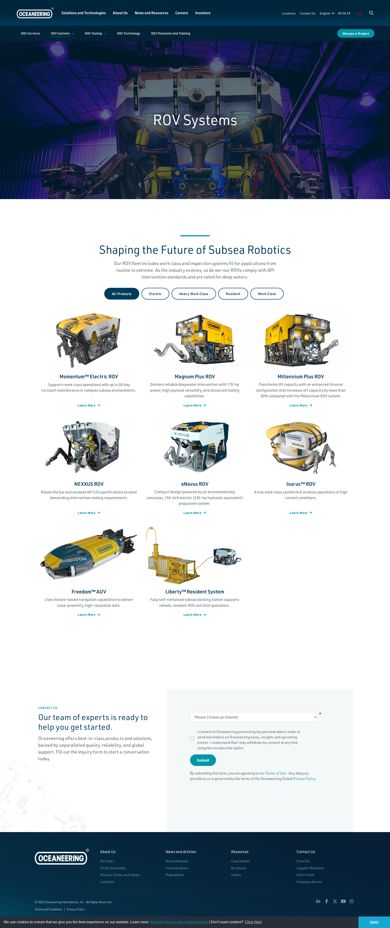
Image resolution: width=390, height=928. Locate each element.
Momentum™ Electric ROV (89, 376)
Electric (155, 293)
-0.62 (359, 13)
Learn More (86, 405)
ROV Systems (60, 33)
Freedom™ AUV (89, 591)
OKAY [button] (374, 922)
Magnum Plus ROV (195, 376)
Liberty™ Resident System (194, 591)
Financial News (177, 868)
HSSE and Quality (113, 868)
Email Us (303, 861)
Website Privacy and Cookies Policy (179, 922)
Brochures (238, 868)
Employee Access (309, 882)
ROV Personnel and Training (170, 33)
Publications (175, 875)
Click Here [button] (253, 922)
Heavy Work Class (193, 293)
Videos (236, 875)
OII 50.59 (344, 13)
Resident (233, 293)
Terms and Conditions (48, 909)
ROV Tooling (93, 33)
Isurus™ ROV (300, 484)
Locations (289, 13)
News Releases (177, 861)
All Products (122, 293)
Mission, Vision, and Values (120, 875)
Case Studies (240, 861)
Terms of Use (276, 773)
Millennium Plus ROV (301, 376)
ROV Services (30, 33)
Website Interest (320, 714)
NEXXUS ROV (89, 484)
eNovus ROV (194, 484)
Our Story (107, 861)
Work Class (267, 293)
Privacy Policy (304, 778)
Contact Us (308, 13)
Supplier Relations (310, 868)
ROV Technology (128, 33)
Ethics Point (305, 875)
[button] (371, 12)
